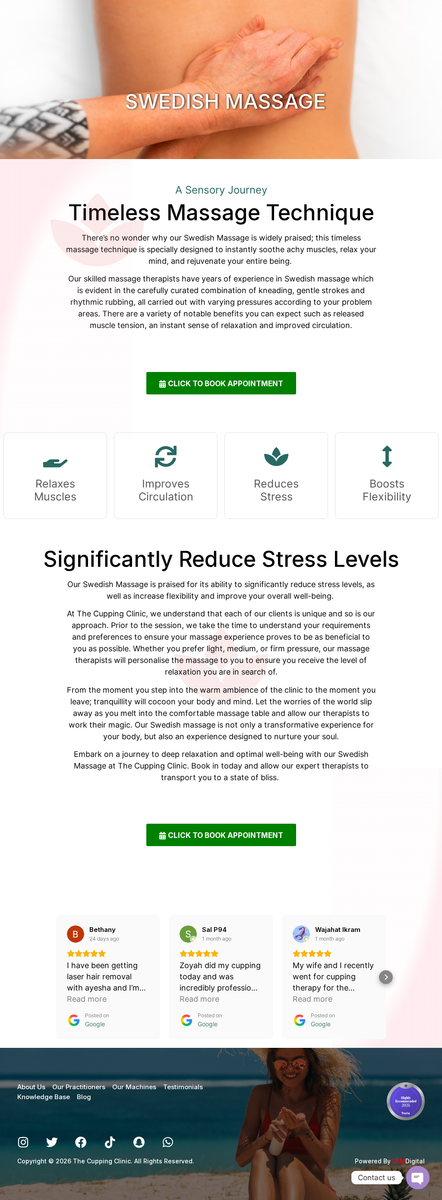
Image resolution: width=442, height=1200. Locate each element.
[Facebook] (81, 1142)
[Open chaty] (417, 1177)
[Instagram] (23, 1142)
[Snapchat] (139, 1142)
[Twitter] (52, 1142)
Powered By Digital (390, 1161)
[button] (56, 977)
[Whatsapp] (168, 1142)
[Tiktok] (110, 1142)
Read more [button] (87, 998)
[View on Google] (75, 934)
